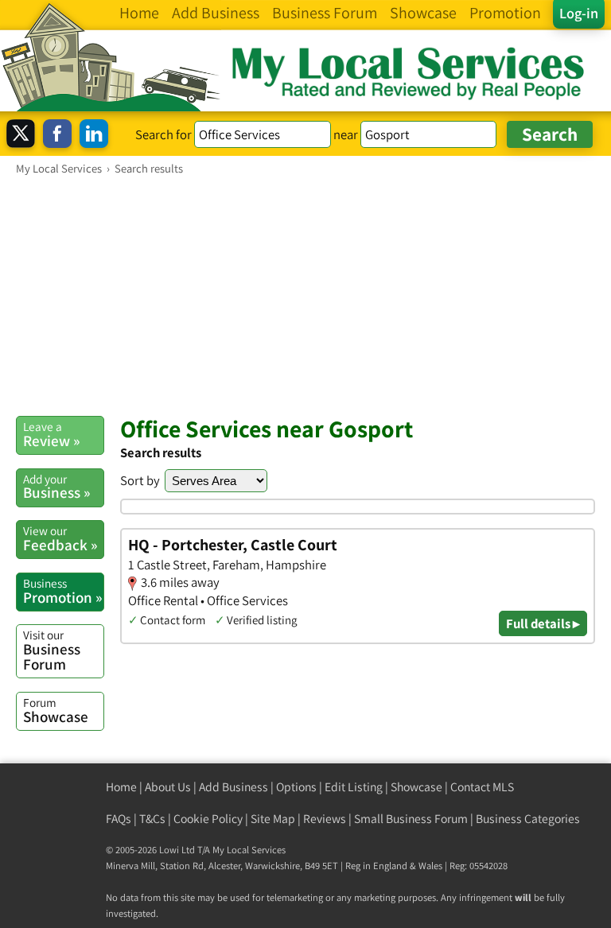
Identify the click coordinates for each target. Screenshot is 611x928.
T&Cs (152, 818)
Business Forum (51, 650)
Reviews (324, 818)
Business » (56, 487)
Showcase (55, 710)
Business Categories (528, 818)
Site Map (273, 818)
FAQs (118, 818)
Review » (51, 434)
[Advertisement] (305, 295)
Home (121, 786)
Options (296, 786)
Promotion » (62, 591)
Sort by (140, 480)
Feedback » (60, 538)
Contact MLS (482, 786)
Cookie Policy (208, 818)
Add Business (233, 786)
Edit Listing (354, 786)
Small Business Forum (411, 818)
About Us (168, 786)
